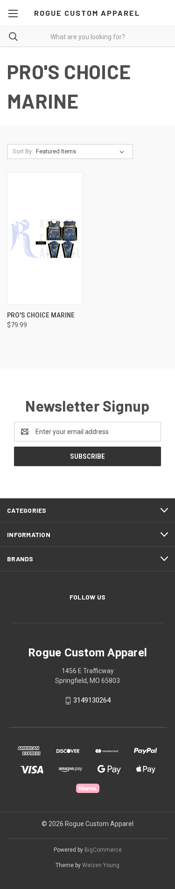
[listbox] (82, 152)
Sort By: (23, 151)
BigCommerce (103, 850)
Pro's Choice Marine (41, 315)
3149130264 (92, 700)
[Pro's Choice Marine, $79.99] (45, 238)
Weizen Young (100, 865)
